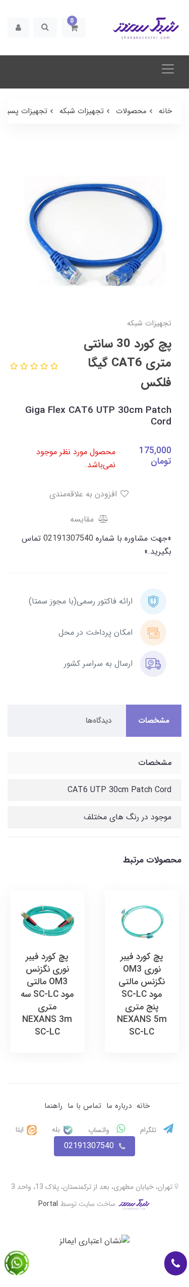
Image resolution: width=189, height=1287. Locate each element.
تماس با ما (84, 1106)
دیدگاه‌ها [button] (98, 721)
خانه (143, 1106)
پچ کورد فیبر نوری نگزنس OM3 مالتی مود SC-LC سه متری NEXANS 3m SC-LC (47, 995)
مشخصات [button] (153, 721)
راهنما (53, 1106)
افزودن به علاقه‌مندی (84, 494)
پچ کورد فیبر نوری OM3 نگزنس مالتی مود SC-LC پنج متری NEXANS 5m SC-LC (142, 995)
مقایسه (83, 519)
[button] (74, 28)
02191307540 (67, 538)
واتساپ (99, 1130)
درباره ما (119, 1106)
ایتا (21, 1129)
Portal (48, 1203)
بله (57, 1129)
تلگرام (149, 1130)
